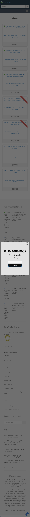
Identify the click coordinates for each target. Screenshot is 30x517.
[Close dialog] (27, 243)
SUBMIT (15, 265)
